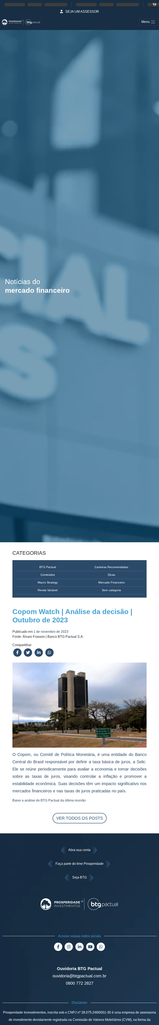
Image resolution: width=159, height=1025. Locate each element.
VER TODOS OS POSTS (79, 818)
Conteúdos (48, 574)
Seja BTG (79, 877)
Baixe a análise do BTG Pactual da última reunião (49, 800)
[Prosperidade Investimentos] (21, 22)
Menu (146, 22)
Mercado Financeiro (111, 582)
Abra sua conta (79, 850)
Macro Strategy (48, 582)
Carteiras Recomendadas (111, 567)
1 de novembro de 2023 (51, 631)
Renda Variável (48, 590)
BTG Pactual (47, 567)
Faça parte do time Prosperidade (79, 863)
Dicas (111, 574)
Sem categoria (111, 590)
